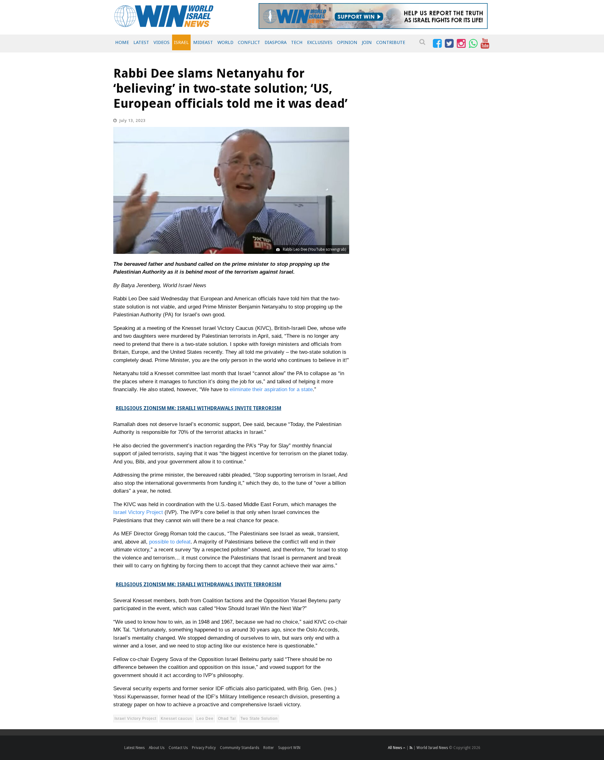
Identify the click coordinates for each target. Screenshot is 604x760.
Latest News (134, 748)
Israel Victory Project (138, 512)
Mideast (203, 42)
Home (122, 42)
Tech (297, 42)
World (225, 42)
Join (367, 42)
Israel (181, 42)
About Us (157, 748)
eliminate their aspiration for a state (271, 389)
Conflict (249, 42)
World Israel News (432, 748)
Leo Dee (205, 718)
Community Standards (239, 748)
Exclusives (320, 42)
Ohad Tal (227, 718)
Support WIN (289, 748)
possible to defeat (170, 542)
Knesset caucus (176, 718)
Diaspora (276, 42)
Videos (162, 42)
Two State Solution (259, 718)
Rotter (268, 748)
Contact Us (178, 748)
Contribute (390, 42)
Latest (141, 42)
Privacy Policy (204, 748)
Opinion (347, 42)
